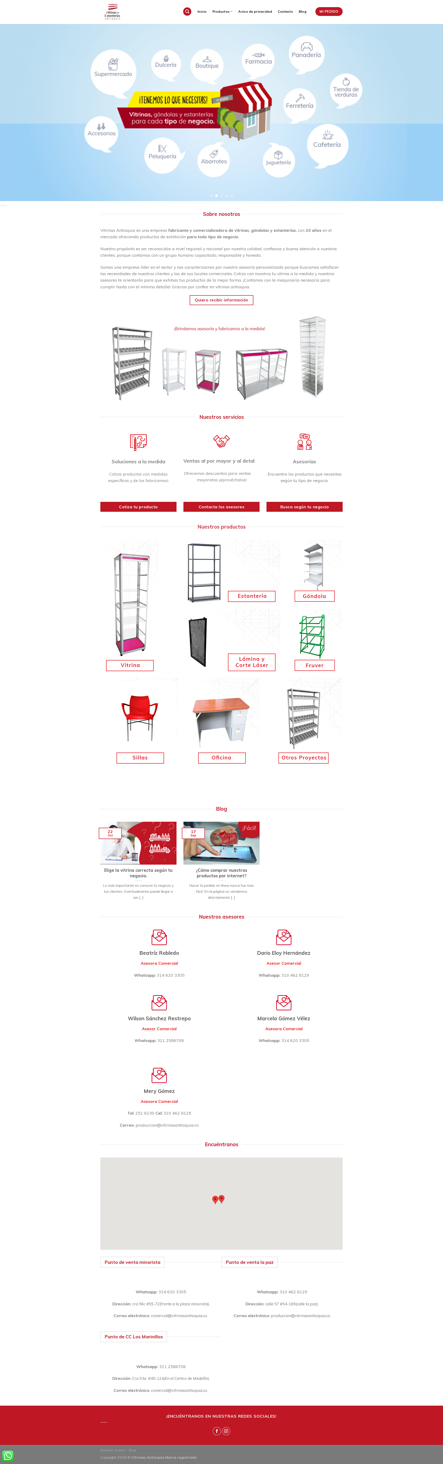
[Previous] (15, 112)
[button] (215, 1200)
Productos (221, 11)
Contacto (285, 11)
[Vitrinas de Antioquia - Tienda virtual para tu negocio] (123, 12)
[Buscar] (187, 11)
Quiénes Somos (113, 1450)
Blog (302, 11)
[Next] (428, 112)
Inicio (202, 11)
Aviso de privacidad (255, 11)
